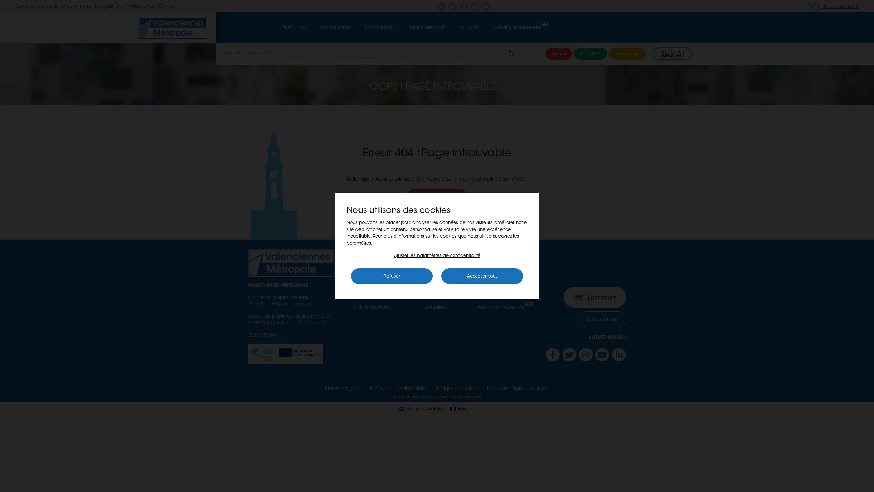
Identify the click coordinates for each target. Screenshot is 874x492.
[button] (437, 256)
